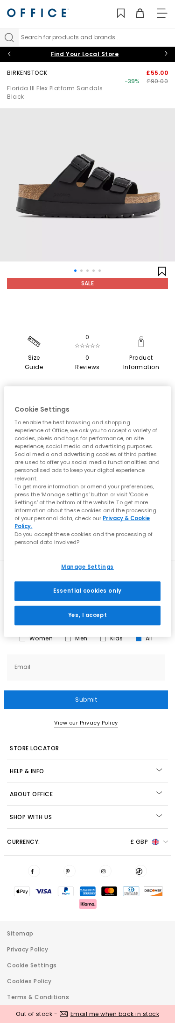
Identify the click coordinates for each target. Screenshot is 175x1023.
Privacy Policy (27, 949)
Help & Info (27, 771)
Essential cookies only (87, 591)
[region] (87, 511)
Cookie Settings (32, 965)
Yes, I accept (87, 615)
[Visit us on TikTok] (141, 871)
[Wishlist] (115, 13)
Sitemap (20, 933)
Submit (86, 700)
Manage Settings (87, 567)
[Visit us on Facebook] (34, 871)
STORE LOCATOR (34, 748)
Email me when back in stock (115, 1014)
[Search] (9, 37)
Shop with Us (31, 817)
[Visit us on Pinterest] (69, 871)
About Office (31, 794)
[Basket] (135, 13)
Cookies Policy (29, 981)
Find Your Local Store (85, 54)
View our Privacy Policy (86, 722)
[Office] (38, 12)
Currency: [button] (77, 842)
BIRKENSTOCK (27, 73)
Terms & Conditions (38, 997)
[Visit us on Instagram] (105, 871)
